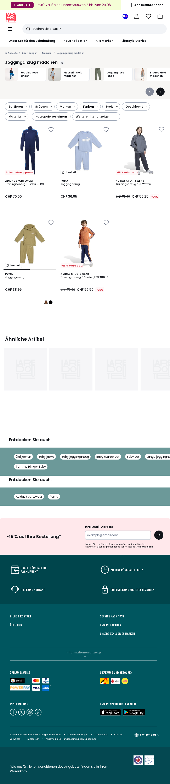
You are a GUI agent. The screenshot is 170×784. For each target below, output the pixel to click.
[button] (160, 16)
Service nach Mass (112, 616)
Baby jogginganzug (75, 457)
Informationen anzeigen (85, 652)
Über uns (16, 625)
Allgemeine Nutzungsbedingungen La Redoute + (72, 739)
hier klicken (146, 546)
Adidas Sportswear (29, 497)
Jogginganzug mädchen (70, 53)
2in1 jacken (23, 457)
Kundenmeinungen (77, 734)
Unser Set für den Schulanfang (32, 41)
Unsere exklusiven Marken (117, 633)
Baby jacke (46, 457)
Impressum (33, 739)
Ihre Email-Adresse (99, 527)
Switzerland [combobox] (148, 734)
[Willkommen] (137, 16)
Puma (54, 497)
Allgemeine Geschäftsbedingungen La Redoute (35, 734)
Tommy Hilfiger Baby (31, 467)
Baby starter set (107, 457)
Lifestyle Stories (134, 41)
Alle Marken (104, 41)
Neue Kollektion (75, 41)
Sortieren (15, 106)
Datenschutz (101, 734)
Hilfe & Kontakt (20, 616)
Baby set (133, 457)
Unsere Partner (110, 625)
